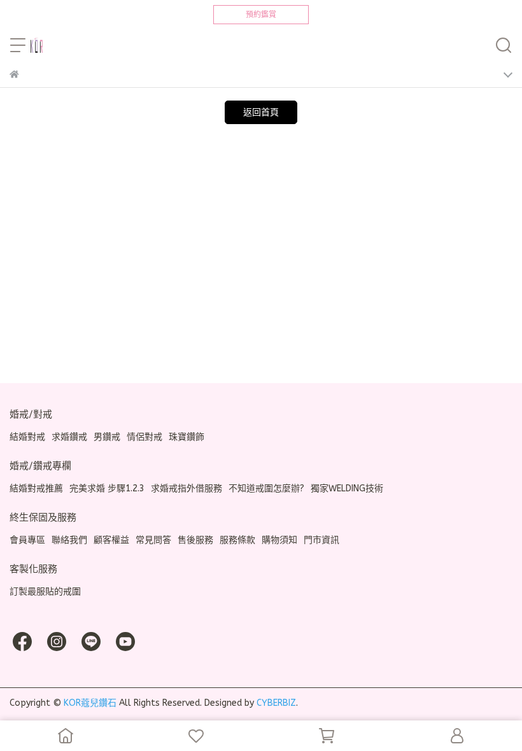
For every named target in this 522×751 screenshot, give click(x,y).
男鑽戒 (107, 437)
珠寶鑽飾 (186, 437)
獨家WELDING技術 (347, 488)
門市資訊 (321, 540)
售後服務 (195, 540)
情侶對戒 (144, 437)
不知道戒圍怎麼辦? (266, 488)
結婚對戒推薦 (36, 488)
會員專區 (27, 540)
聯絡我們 (69, 540)
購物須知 (279, 540)
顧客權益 (111, 540)
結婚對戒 (27, 437)
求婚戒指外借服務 (186, 488)
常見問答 (153, 540)
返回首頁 (261, 112)
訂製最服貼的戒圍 (45, 591)
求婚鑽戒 (69, 437)
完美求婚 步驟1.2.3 (107, 488)
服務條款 (237, 540)
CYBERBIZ (276, 703)
